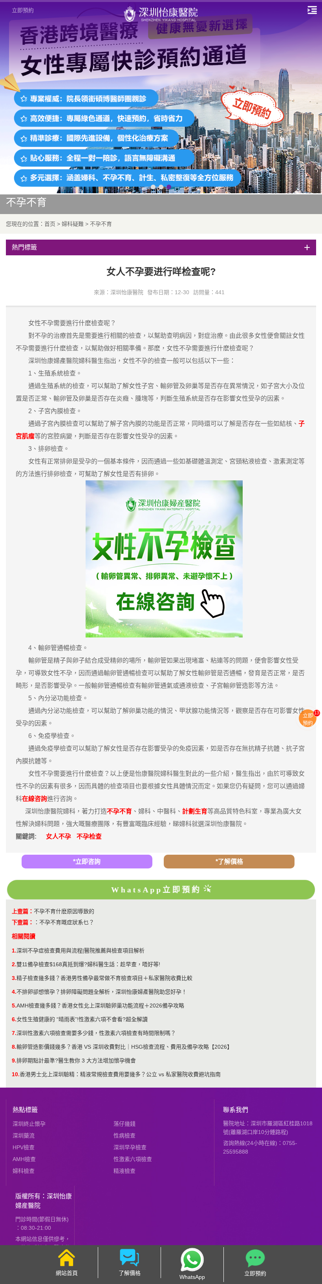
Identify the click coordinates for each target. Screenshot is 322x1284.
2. (14, 964)
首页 (49, 224)
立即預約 (23, 10)
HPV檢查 (24, 1147)
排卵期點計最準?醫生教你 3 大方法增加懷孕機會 (76, 1060)
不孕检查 (89, 836)
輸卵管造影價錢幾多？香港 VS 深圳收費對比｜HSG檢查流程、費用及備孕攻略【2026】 (124, 1047)
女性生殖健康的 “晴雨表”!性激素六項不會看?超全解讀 (82, 1019)
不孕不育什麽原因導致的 (64, 911)
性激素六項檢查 (132, 1159)
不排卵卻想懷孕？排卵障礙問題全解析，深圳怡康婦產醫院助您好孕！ (101, 992)
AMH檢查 (24, 1159)
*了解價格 (229, 861)
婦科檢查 (24, 1171)
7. (14, 1033)
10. (16, 1074)
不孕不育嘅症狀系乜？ (66, 922)
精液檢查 (124, 1171)
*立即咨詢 (87, 861)
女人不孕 (58, 836)
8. (14, 1047)
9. (14, 1060)
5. (14, 1005)
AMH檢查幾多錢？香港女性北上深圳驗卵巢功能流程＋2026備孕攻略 (100, 1005)
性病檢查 (124, 1135)
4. (14, 992)
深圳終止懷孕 (29, 1124)
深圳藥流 (24, 1135)
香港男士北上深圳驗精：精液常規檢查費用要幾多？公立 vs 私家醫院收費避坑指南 (120, 1074)
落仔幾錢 (124, 1124)
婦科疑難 (73, 224)
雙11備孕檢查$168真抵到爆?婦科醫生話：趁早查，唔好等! (88, 964)
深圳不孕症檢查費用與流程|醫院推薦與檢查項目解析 (80, 950)
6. (14, 1019)
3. (14, 978)
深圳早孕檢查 (129, 1147)
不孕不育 (101, 224)
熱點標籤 (25, 1109)
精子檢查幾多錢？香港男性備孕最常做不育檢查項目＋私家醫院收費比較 (104, 978)
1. (14, 950)
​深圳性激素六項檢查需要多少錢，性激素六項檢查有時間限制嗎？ (96, 1033)
